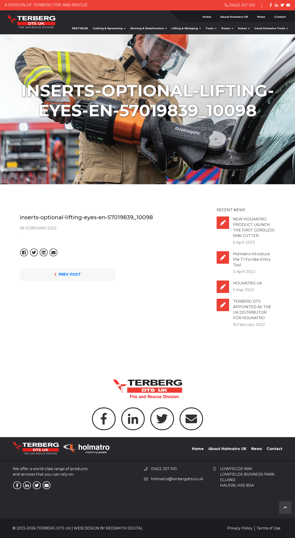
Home (207, 16)
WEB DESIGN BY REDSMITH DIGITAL (108, 528)
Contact (280, 16)
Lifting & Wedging (185, 28)
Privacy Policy (240, 528)
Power (226, 28)
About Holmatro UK (234, 16)
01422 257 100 (241, 5)
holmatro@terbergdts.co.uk (177, 479)
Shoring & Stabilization (147, 28)
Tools (210, 28)
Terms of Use (268, 528)
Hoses (243, 28)
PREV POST (69, 274)
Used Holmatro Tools (270, 28)
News (261, 16)
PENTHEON (80, 28)
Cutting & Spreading (108, 28)
